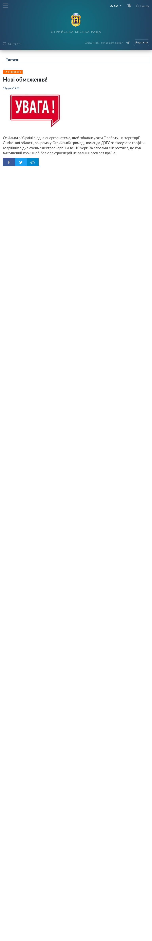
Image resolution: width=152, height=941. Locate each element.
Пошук (144, 6)
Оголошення (13, 71)
